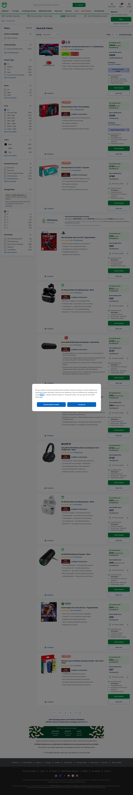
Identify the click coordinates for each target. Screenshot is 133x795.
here (42, 395)
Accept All (81, 404)
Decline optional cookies (51, 404)
